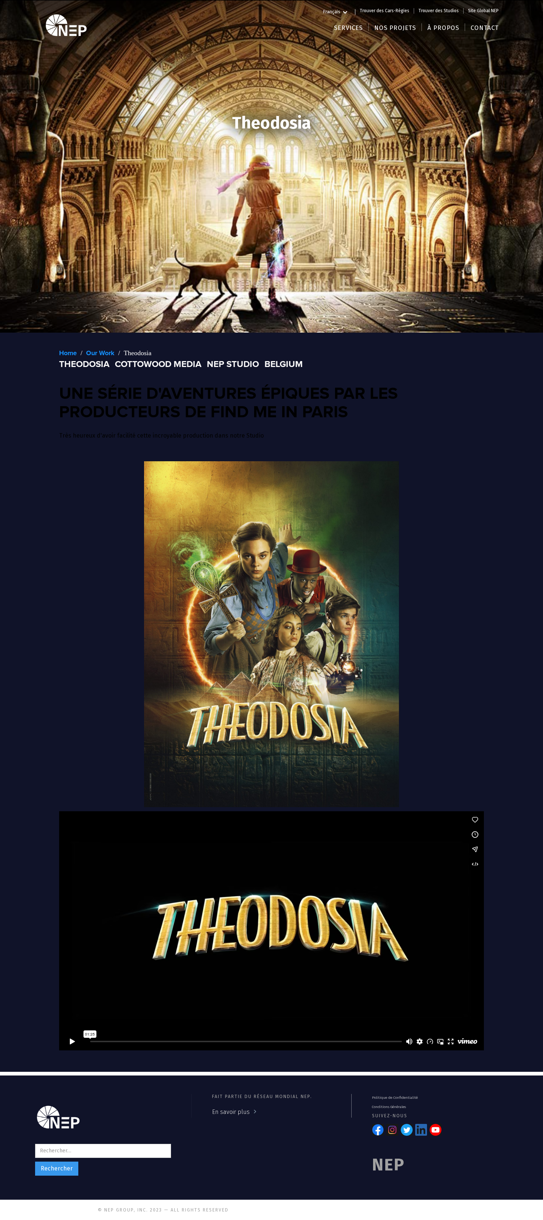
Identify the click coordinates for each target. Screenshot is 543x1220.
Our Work (100, 353)
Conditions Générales (389, 1107)
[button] (339, 11)
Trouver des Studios (439, 10)
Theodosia (137, 353)
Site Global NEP (483, 10)
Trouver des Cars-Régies (384, 10)
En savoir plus (231, 1111)
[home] (66, 24)
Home (68, 353)
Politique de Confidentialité (395, 1097)
